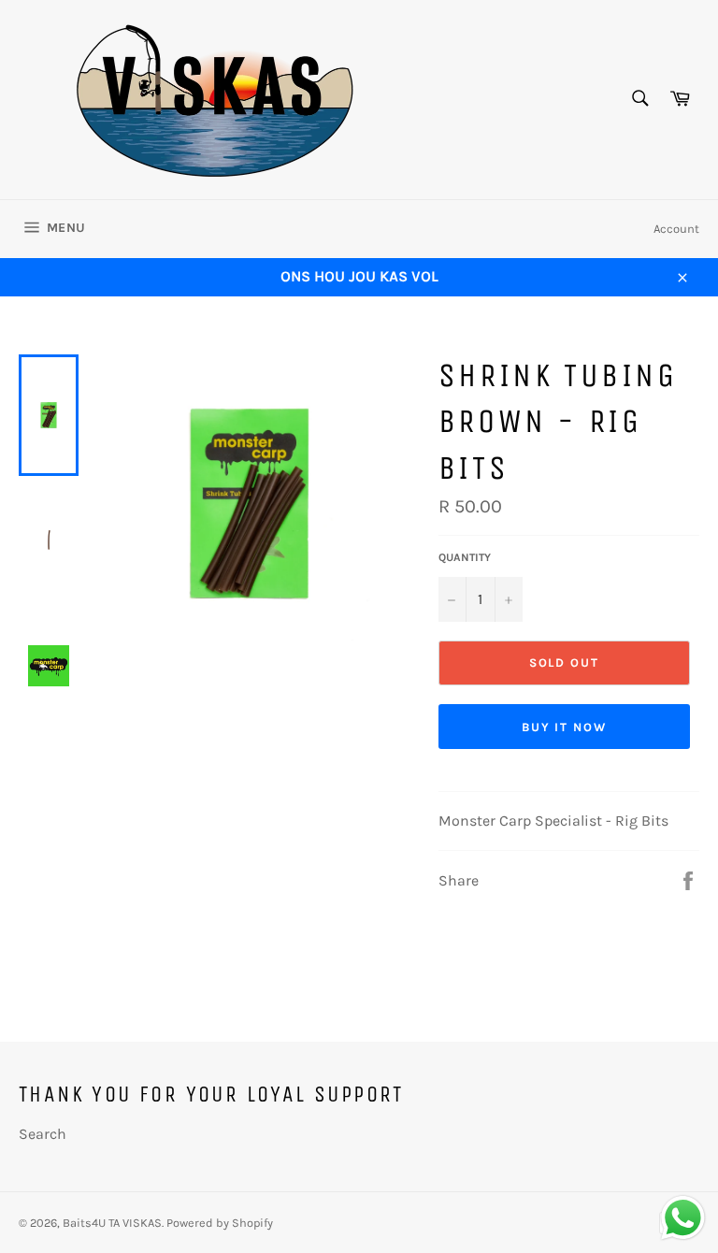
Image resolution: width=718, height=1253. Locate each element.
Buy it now (565, 727)
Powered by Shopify (219, 1223)
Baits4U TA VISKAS (112, 1223)
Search (42, 1134)
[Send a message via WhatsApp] (683, 1218)
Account (676, 229)
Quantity (464, 557)
